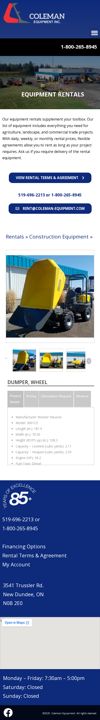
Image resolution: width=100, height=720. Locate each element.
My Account (16, 564)
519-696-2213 (32, 195)
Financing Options (24, 546)
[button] (50, 178)
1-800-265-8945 (66, 195)
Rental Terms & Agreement (34, 555)
